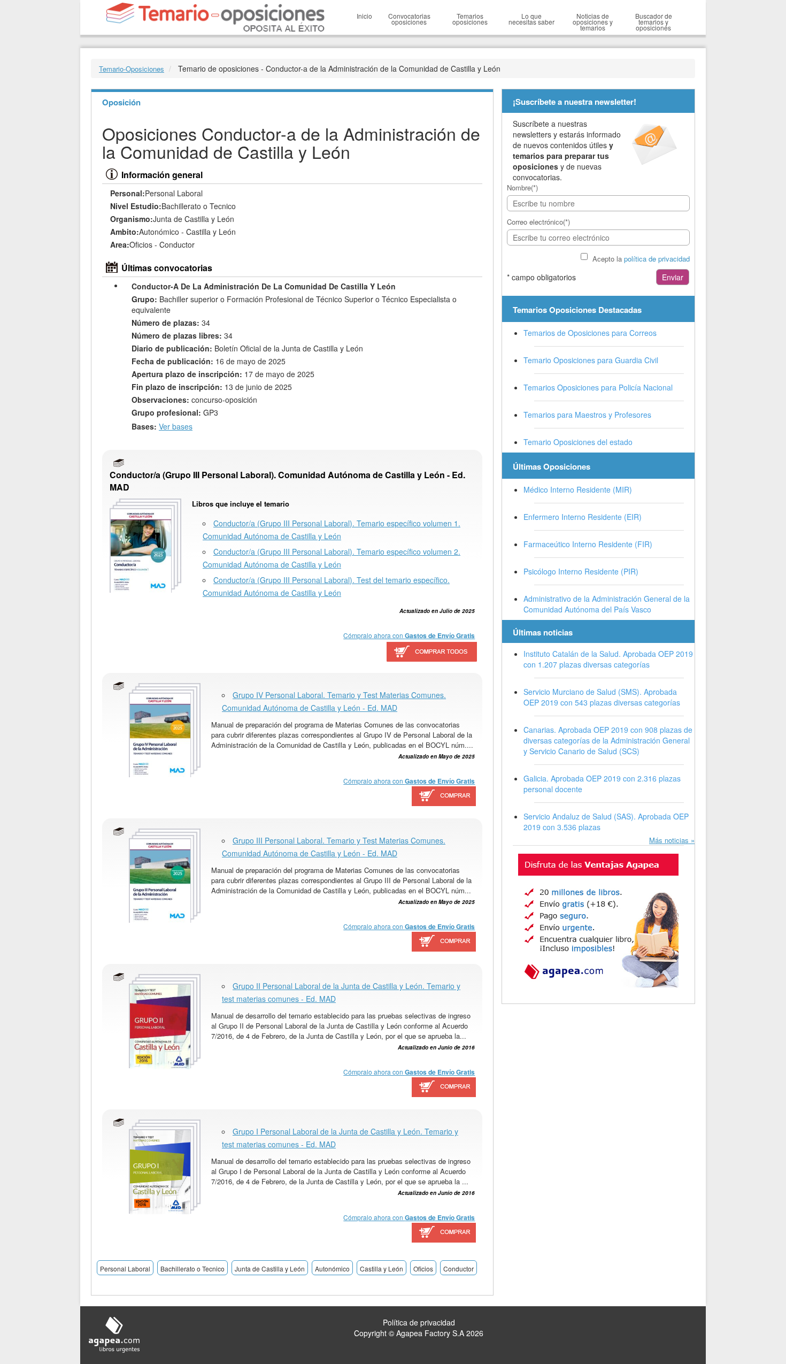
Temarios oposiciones (470, 18)
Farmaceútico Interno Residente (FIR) (587, 544)
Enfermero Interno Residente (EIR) (582, 516)
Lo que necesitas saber (531, 18)
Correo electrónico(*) (538, 222)
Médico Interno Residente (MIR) (577, 489)
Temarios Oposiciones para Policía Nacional (598, 387)
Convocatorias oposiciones (409, 18)
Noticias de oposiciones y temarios (593, 21)
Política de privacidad (419, 1322)
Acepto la (641, 259)
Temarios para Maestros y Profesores (587, 414)
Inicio (364, 15)
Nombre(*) (522, 187)
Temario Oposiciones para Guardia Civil (590, 360)
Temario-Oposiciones (131, 69)
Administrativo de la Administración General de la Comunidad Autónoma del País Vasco (606, 604)
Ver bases (175, 426)
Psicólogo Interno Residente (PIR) (580, 571)
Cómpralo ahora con (409, 635)
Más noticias (669, 840)
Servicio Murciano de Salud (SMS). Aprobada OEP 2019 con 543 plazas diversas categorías (601, 697)
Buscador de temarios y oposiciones (653, 21)
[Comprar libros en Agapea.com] (444, 797)
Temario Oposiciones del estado (578, 441)
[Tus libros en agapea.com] (598, 920)
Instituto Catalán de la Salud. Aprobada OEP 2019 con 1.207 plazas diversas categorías (608, 659)
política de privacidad (657, 259)
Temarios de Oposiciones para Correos (590, 332)
